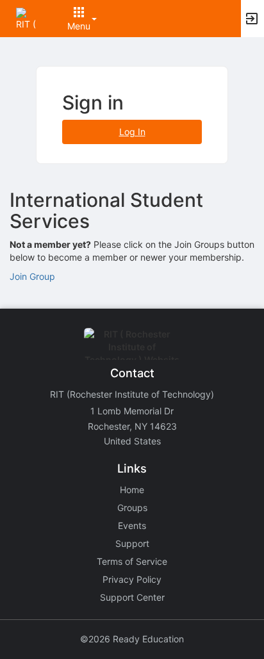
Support (132, 543)
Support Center (132, 597)
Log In (132, 131)
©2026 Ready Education (132, 638)
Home (132, 489)
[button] (27, 17)
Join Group (32, 276)
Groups (132, 507)
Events (132, 525)
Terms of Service (132, 561)
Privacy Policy (132, 579)
